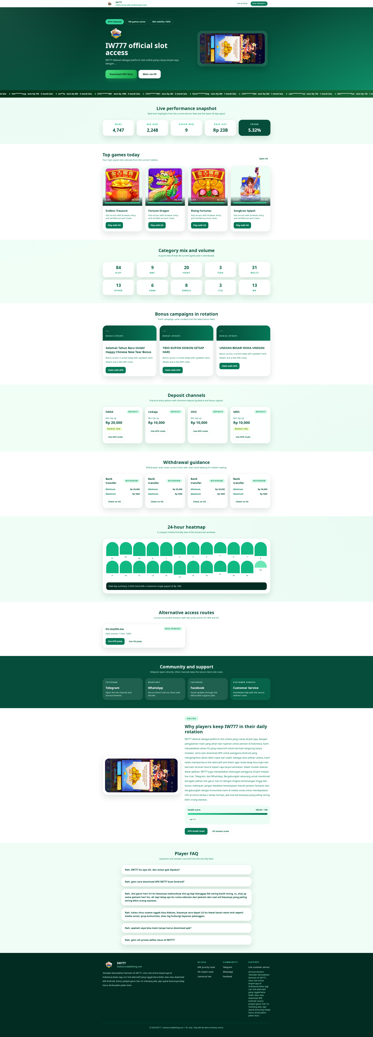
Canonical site (204, 976)
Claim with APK (115, 370)
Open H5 (263, 158)
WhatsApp (228, 971)
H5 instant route (220, 831)
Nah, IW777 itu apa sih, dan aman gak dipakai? (152, 869)
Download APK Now (121, 74)
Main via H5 (149, 74)
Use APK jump (115, 641)
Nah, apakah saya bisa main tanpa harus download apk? (158, 928)
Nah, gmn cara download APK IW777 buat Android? (154, 881)
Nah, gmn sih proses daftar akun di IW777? (150, 940)
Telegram (227, 967)
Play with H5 (114, 225)
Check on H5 (114, 501)
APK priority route (206, 967)
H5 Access (242, 3)
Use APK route (115, 437)
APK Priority (259, 3)
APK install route (196, 831)
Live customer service (258, 967)
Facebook (227, 976)
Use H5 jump (135, 641)
